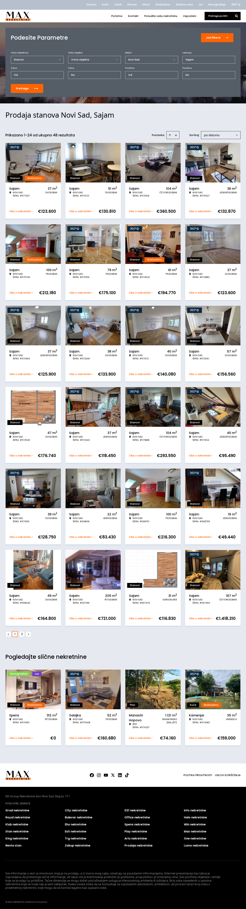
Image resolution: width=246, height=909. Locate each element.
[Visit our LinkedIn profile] (120, 775)
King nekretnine (16, 838)
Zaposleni (189, 16)
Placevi (132, 4)
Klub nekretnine (16, 824)
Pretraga (22, 88)
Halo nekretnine (195, 817)
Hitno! (146, 4)
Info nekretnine (195, 810)
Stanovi (91, 4)
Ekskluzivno (163, 4)
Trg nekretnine (75, 838)
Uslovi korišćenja (228, 775)
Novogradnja (217, 4)
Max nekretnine (195, 831)
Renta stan (13, 845)
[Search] (236, 16)
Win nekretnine (195, 824)
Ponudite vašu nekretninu (160, 16)
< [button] (8, 634)
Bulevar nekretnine (78, 817)
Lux (201, 4)
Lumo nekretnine (196, 845)
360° (234, 4)
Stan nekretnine (17, 831)
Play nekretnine (135, 831)
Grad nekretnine (17, 810)
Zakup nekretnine (77, 845)
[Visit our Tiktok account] (127, 775)
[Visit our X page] (113, 775)
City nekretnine (76, 810)
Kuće (105, 4)
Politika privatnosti (198, 775)
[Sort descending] (176, 135)
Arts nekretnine (135, 838)
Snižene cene (184, 4)
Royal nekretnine (17, 817)
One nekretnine (195, 838)
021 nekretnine (135, 810)
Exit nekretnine (75, 831)
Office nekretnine (137, 817)
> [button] (29, 634)
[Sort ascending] (170, 135)
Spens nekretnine (137, 824)
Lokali (118, 4)
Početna (116, 16)
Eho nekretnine (75, 824)
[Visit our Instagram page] (99, 775)
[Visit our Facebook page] (92, 775)
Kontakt (133, 16)
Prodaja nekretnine (138, 845)
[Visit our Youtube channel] (106, 775)
